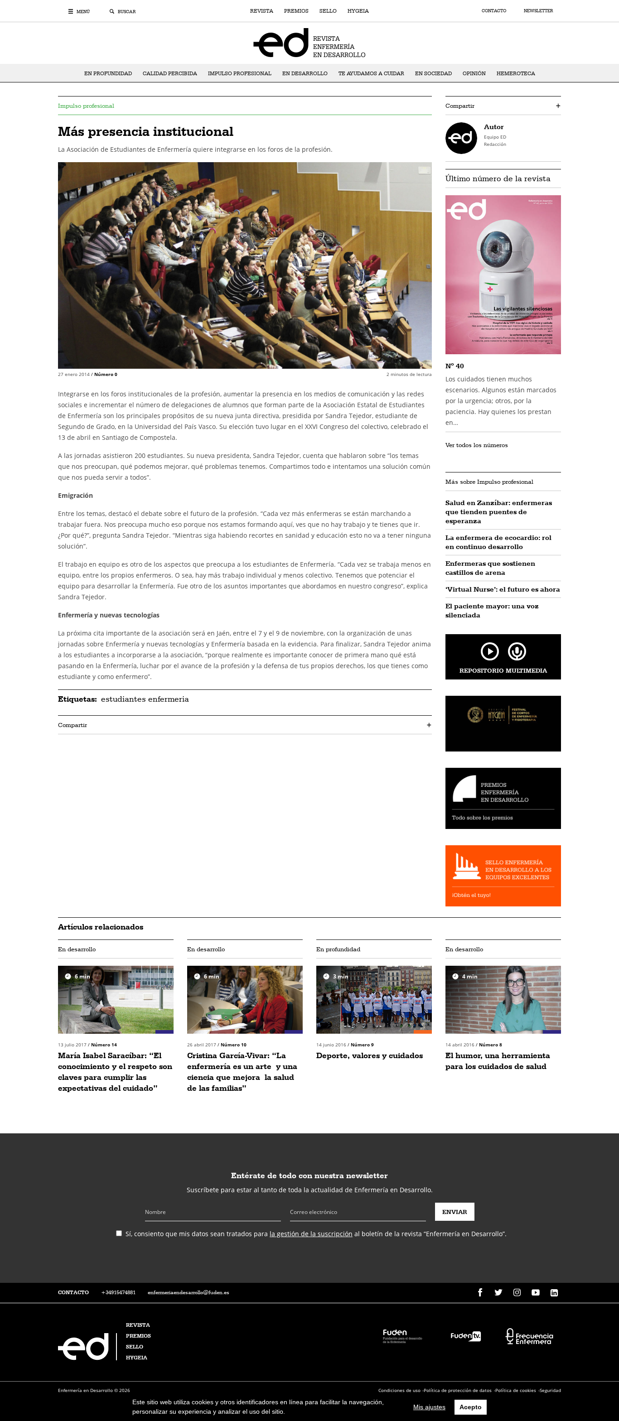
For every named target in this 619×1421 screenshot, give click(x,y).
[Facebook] (480, 1292)
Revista (261, 11)
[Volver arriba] (584, 1386)
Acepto (470, 1407)
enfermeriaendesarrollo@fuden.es (188, 1292)
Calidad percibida (170, 73)
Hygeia (358, 11)
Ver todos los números (476, 444)
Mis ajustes (429, 1407)
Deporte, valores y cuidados (369, 1055)
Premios (296, 11)
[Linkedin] (554, 1292)
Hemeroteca (516, 73)
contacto (73, 1292)
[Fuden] (402, 1335)
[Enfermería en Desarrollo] (88, 1358)
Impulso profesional (239, 73)
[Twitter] (498, 1292)
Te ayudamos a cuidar (371, 73)
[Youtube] (535, 1292)
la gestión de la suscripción (311, 1233)
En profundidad (108, 73)
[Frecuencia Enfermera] (529, 1335)
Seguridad (550, 1390)
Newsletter (538, 10)
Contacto (495, 10)
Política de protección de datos (458, 1390)
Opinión (474, 73)
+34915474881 (118, 1292)
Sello (328, 11)
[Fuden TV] (466, 1335)
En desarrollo (305, 73)
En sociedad (433, 73)
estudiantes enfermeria (145, 698)
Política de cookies (515, 1390)
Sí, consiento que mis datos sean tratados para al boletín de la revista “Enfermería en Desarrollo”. (316, 1233)
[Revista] (309, 42)
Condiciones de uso (399, 1390)
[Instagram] (517, 1292)
